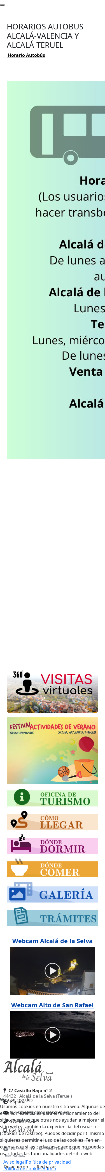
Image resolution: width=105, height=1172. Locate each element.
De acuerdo (16, 1167)
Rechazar (46, 1167)
